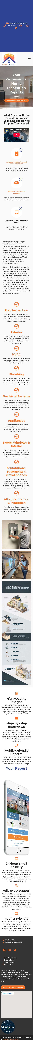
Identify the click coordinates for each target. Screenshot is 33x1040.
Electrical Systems (16, 396)
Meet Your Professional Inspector (16, 192)
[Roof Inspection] (16, 304)
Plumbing (16, 374)
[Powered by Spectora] (8, 1033)
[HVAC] (16, 348)
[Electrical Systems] (16, 390)
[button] (29, 59)
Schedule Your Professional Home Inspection (16, 163)
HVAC (16, 354)
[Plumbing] (16, 368)
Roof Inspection (16, 310)
